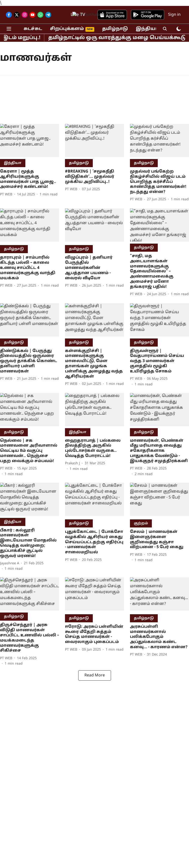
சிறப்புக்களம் (67, 29)
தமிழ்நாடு (115, 29)
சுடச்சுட (33, 29)
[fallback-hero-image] (29, 140)
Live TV (78, 15)
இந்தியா (147, 29)
